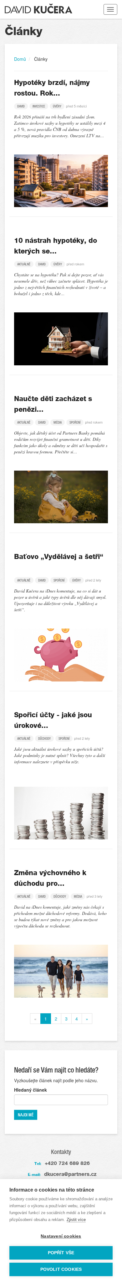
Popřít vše (61, 1252)
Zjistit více (76, 1219)
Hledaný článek (30, 1090)
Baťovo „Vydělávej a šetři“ (58, 556)
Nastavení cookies (61, 1236)
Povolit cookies (61, 1269)
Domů (20, 59)
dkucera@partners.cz (70, 1174)
